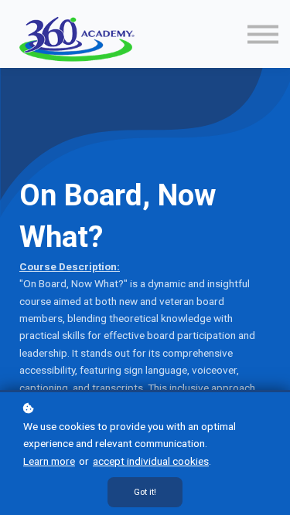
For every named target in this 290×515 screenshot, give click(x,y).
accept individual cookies (151, 461)
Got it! (145, 492)
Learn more (49, 461)
